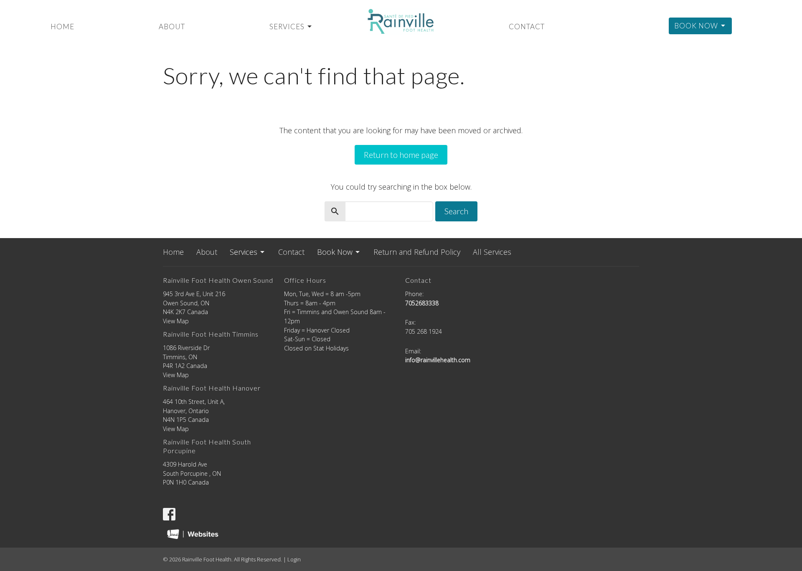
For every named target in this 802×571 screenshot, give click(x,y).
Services (287, 26)
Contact (527, 26)
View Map (176, 321)
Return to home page (401, 155)
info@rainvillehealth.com (437, 360)
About (172, 26)
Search (456, 211)
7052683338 (422, 303)
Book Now (696, 25)
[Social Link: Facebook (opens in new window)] (169, 514)
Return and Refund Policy (416, 252)
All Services (492, 252)
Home (62, 26)
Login (294, 559)
